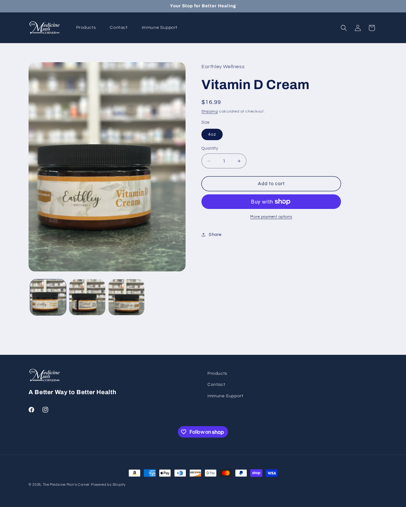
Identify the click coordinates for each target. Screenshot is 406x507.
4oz (212, 134)
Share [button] (215, 234)
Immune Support (225, 396)
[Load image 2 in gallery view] (87, 297)
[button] (344, 28)
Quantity (209, 148)
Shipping (209, 111)
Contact (216, 384)
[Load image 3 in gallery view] (126, 297)
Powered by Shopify (108, 484)
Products (217, 373)
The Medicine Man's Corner (66, 484)
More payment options (271, 217)
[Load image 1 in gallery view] (48, 297)
